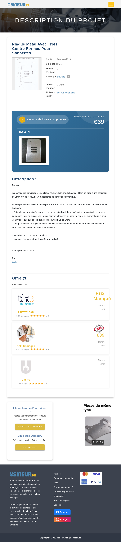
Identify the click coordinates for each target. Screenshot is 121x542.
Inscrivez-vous (29, 447)
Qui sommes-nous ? (63, 487)
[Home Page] (19, 4)
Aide (56, 482)
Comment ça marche (63, 478)
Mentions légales (62, 500)
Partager (64, 512)
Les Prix (57, 505)
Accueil (57, 474)
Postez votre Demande (30, 426)
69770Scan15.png (66, 92)
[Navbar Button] (111, 4)
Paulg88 (61, 76)
